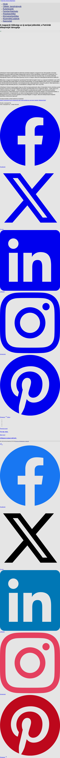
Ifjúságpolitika (9, 14)
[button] (7, 417)
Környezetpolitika (11, 16)
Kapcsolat (7, 21)
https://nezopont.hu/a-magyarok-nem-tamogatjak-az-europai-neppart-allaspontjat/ (23, 100)
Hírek (5, 4)
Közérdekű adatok (11, 18)
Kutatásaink (8, 9)
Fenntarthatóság (10, 11)
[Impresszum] (17, 441)
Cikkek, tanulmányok (12, 6)
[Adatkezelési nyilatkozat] (24, 441)
